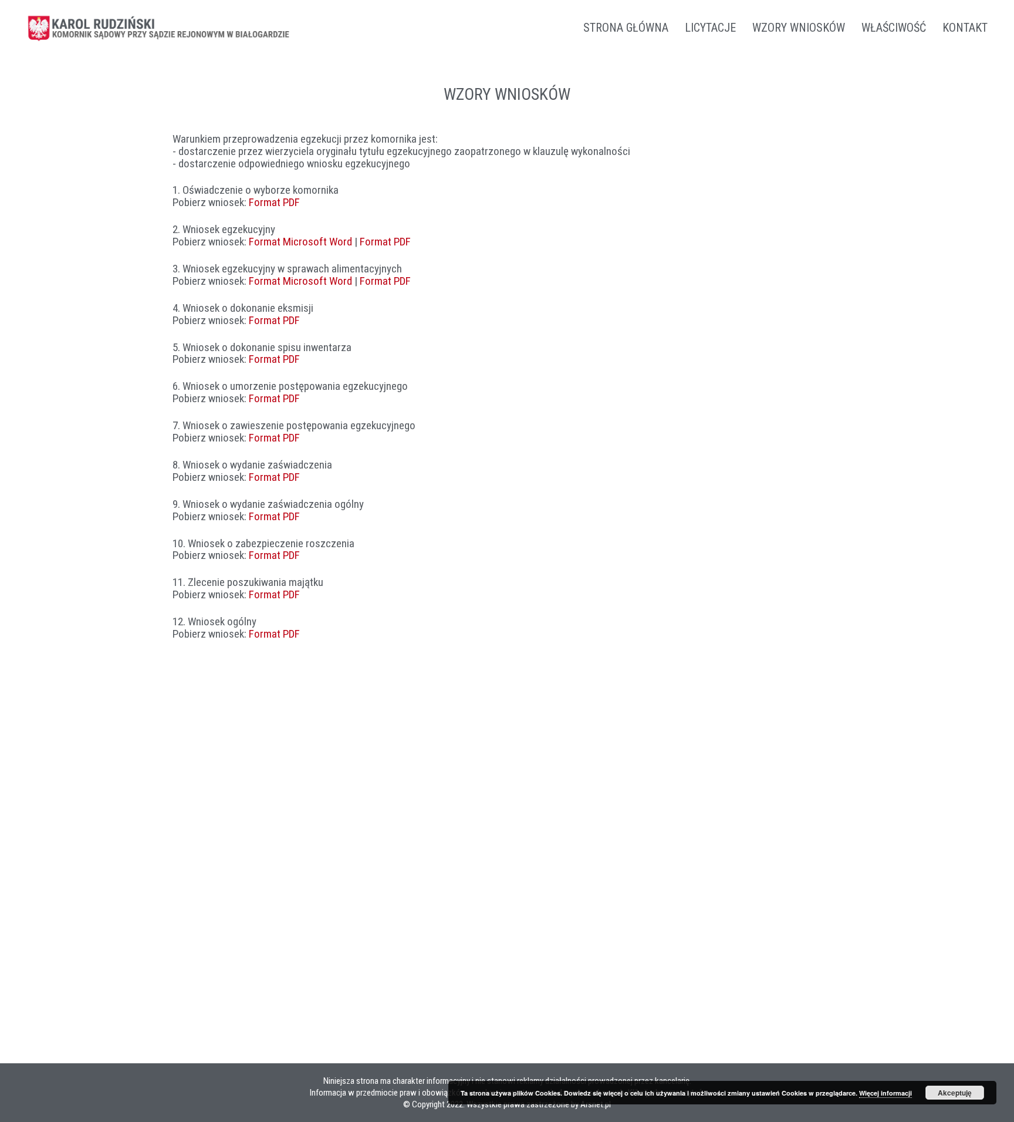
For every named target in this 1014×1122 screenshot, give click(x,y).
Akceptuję (955, 1092)
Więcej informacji (885, 1093)
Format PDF (274, 202)
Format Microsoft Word (300, 241)
